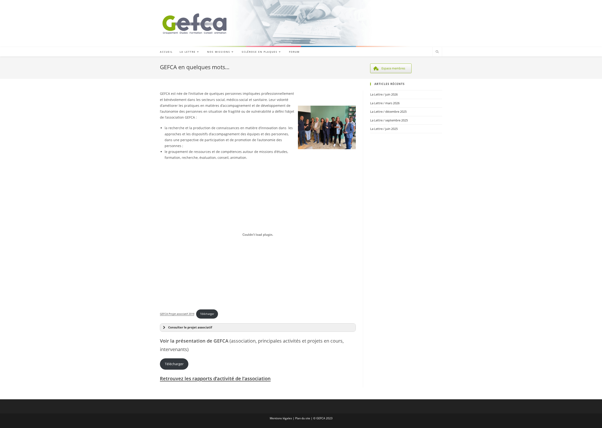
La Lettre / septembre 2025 (389, 120)
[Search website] (437, 52)
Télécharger (207, 314)
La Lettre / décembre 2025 (388, 111)
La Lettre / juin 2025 (384, 129)
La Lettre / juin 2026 (384, 94)
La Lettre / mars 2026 (385, 103)
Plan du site (302, 418)
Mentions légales (281, 418)
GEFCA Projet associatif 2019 (177, 314)
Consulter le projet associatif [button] (190, 327)
